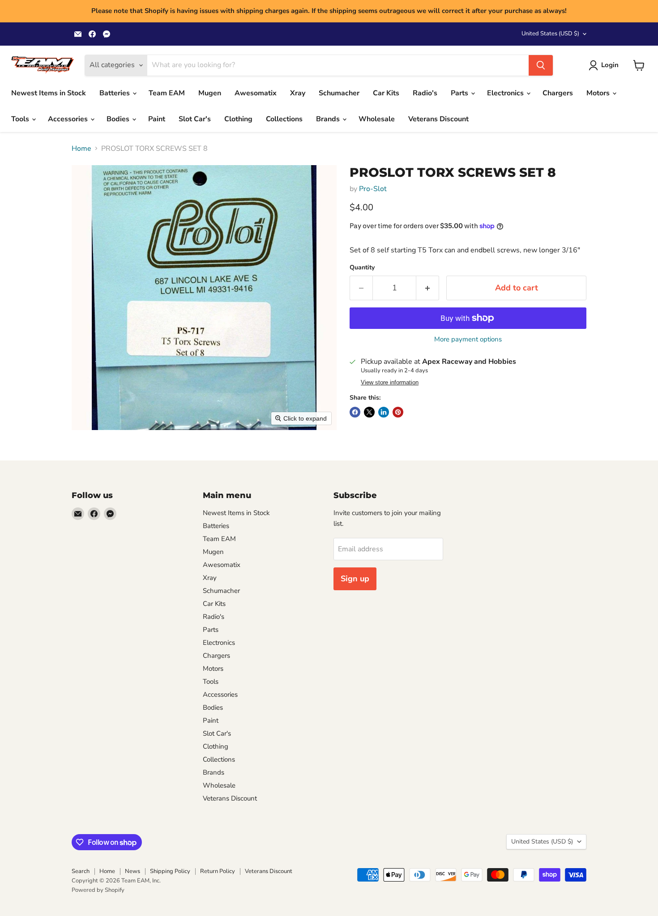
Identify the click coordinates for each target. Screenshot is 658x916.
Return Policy (217, 871)
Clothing (238, 119)
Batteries (115, 93)
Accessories (69, 119)
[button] (605, 65)
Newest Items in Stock (48, 93)
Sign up (355, 578)
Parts (460, 93)
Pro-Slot (373, 189)
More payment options (468, 339)
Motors (598, 93)
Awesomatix (256, 93)
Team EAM (167, 93)
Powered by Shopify (98, 890)
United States (550, 34)
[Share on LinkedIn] (383, 412)
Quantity (362, 267)
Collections (284, 119)
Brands (329, 119)
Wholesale (377, 119)
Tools (21, 119)
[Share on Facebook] (355, 412)
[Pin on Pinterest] (398, 412)
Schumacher (339, 93)
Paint (156, 119)
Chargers (558, 93)
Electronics (506, 93)
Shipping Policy (170, 871)
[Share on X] (369, 412)
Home (81, 149)
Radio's (425, 93)
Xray (297, 93)
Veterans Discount (438, 119)
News (132, 871)
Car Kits (386, 93)
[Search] (541, 65)
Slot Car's (195, 119)
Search (81, 871)
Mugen (209, 93)
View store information (390, 382)
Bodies (119, 119)
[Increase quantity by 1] (427, 288)
